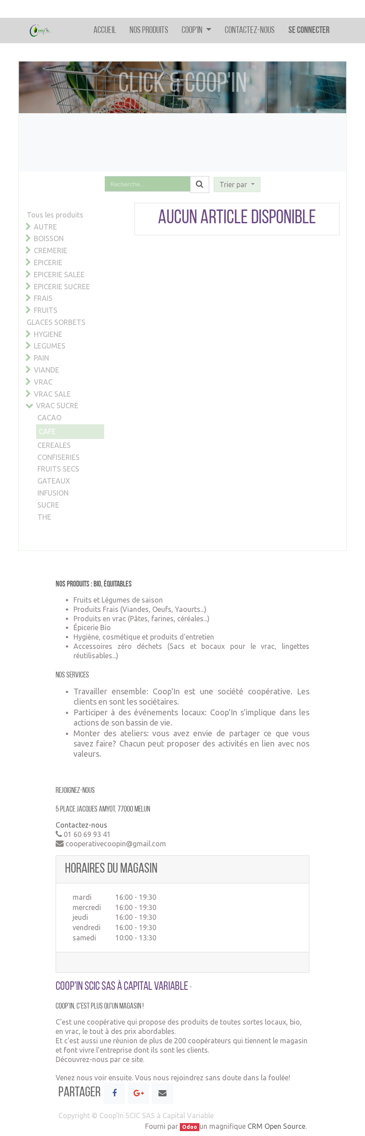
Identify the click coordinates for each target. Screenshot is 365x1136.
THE (44, 517)
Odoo (189, 1127)
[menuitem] (105, 30)
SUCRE (48, 505)
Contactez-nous (81, 825)
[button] (237, 185)
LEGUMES (49, 346)
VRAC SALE (52, 394)
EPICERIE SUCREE (62, 287)
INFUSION (53, 493)
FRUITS (45, 310)
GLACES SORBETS (56, 322)
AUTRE (45, 227)
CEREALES (54, 445)
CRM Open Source (276, 1126)
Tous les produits (55, 215)
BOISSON (49, 238)
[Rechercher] (199, 184)
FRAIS (43, 298)
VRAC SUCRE (57, 406)
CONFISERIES (58, 457)
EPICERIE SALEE (59, 275)
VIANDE (46, 370)
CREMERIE (50, 250)
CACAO (49, 418)
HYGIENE (48, 334)
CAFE (47, 431)
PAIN (41, 358)
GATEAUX (53, 481)
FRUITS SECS (58, 469)
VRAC (43, 382)
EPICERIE (48, 262)
